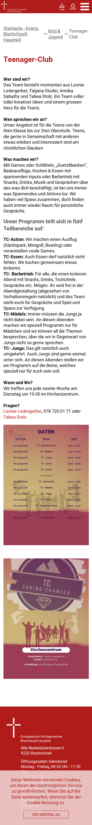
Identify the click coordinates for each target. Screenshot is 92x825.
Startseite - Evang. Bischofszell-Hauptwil (21, 34)
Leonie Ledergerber (22, 411)
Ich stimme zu (46, 814)
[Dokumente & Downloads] (73, 6)
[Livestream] (62, 6)
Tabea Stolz (14, 417)
